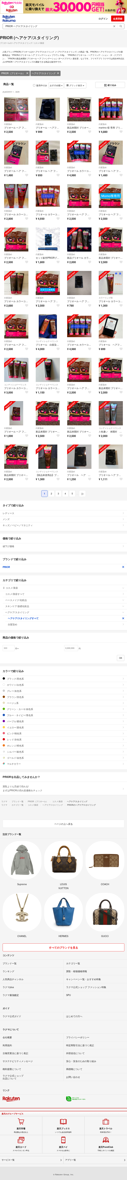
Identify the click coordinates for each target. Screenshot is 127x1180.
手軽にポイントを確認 (106, 1148)
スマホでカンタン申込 (21, 1148)
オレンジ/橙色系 (15, 745)
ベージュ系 (12, 703)
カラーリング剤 (106, 297)
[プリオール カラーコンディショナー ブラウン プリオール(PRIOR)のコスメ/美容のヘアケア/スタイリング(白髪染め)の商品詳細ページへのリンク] (16, 196)
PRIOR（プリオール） (13, 73)
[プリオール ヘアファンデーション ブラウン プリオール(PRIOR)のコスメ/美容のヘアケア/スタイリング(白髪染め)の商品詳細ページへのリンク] (111, 326)
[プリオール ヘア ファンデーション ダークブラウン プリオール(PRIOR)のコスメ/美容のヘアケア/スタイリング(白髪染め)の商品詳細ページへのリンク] (111, 153)
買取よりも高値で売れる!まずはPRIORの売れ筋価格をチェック (22, 788)
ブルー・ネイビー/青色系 (19, 715)
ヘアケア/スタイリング (44, 73)
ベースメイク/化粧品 (16, 600)
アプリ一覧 (70, 1160)
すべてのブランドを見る (63, 947)
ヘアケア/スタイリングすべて (23, 618)
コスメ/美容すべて (14, 594)
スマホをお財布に (63, 1148)
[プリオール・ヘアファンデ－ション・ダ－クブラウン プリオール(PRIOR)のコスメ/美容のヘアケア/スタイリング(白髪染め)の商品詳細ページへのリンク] (48, 109)
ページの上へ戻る (63, 823)
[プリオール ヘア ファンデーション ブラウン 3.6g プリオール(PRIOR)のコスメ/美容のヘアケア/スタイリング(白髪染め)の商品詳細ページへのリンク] (16, 109)
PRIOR (6, 567)
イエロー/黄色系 (15, 727)
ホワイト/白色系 (15, 684)
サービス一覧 (8, 1160)
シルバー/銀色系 (15, 751)
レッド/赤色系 (13, 739)
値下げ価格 (8, 546)
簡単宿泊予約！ (105, 1130)
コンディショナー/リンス (47, 341)
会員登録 (117, 18)
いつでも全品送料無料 (63, 1130)
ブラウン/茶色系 (15, 697)
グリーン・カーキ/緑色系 (19, 709)
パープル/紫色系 (15, 721)
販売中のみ (41, 85)
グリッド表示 (76, 85)
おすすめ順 (55, 85)
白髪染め (8, 124)
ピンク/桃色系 (13, 733)
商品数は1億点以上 (21, 1130)
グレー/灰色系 (13, 691)
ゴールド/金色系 (15, 757)
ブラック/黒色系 (15, 678)
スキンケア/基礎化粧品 (17, 606)
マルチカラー (13, 763)
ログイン (103, 18)
